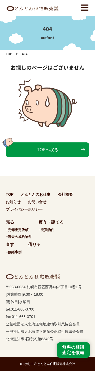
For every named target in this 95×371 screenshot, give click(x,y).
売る (10, 222)
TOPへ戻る (47, 149)
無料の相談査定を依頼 (73, 350)
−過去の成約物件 (19, 237)
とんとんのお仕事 (35, 194)
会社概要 (65, 194)
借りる (34, 244)
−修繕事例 (14, 252)
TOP (9, 54)
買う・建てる (51, 222)
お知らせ (13, 202)
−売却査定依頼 (17, 230)
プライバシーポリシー (24, 209)
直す (10, 244)
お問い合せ (37, 202)
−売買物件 (46, 230)
